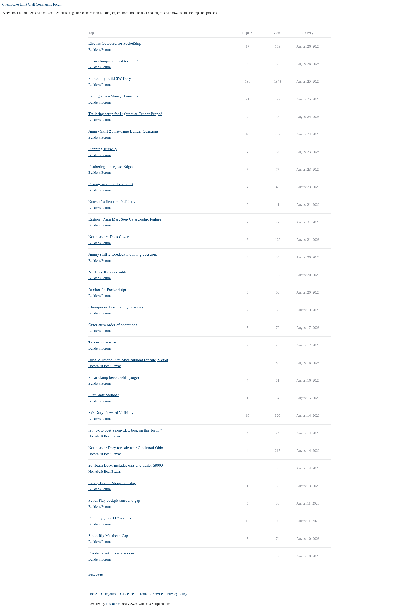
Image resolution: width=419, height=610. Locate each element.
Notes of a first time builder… (112, 201)
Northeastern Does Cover (108, 236)
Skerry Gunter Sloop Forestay (112, 483)
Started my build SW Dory (109, 78)
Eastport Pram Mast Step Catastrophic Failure (124, 219)
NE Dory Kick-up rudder (108, 272)
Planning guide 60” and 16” (110, 518)
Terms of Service (151, 594)
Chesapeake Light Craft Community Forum (32, 4)
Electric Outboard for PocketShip (114, 43)
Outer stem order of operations (112, 325)
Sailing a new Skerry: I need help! (115, 96)
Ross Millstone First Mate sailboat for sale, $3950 (128, 360)
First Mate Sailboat (103, 395)
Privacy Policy (177, 594)
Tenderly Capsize (102, 342)
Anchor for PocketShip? (107, 289)
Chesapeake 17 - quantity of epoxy (116, 307)
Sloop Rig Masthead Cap (108, 536)
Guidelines (127, 594)
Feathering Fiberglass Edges (110, 166)
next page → (97, 574)
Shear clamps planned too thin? (113, 61)
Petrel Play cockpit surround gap (114, 500)
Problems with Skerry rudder (111, 553)
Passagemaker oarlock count (110, 184)
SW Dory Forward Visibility (111, 412)
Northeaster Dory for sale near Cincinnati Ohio (125, 447)
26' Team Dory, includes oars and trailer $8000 (125, 465)
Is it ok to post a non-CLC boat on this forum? (125, 430)
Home (92, 594)
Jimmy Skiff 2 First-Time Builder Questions (123, 131)
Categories (108, 594)
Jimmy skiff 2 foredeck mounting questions (122, 254)
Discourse (113, 604)
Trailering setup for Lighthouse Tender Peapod (125, 114)
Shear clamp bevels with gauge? (113, 377)
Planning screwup (102, 149)
